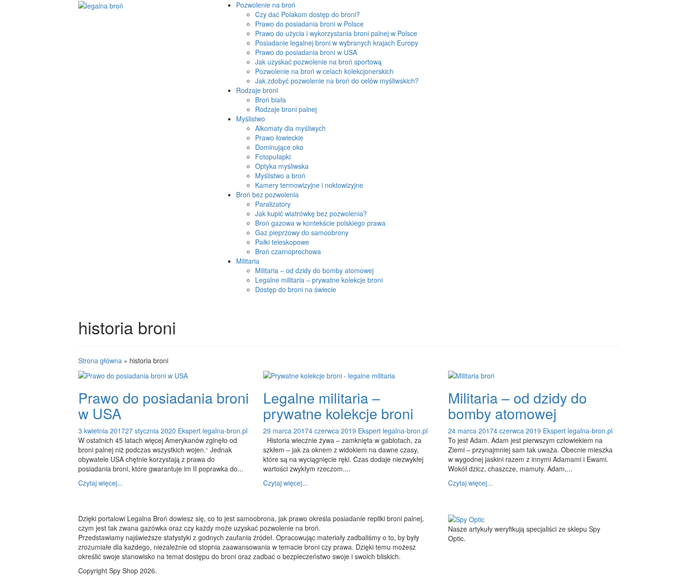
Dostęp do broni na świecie (295, 289)
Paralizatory (273, 204)
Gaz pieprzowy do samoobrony (301, 232)
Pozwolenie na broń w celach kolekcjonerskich (324, 71)
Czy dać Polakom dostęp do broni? (307, 14)
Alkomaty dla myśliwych (290, 128)
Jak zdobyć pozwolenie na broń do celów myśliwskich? (337, 80)
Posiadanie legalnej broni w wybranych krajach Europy (336, 42)
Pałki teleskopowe (282, 242)
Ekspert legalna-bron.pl (213, 430)
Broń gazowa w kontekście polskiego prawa (320, 223)
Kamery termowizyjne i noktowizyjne (309, 185)
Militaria (247, 261)
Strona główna (100, 360)
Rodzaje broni (257, 90)
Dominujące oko (279, 147)
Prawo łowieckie (279, 137)
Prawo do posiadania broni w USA (306, 52)
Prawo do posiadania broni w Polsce (309, 23)
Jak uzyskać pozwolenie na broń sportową (318, 61)
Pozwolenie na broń (265, 4)
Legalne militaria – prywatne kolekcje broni (319, 280)
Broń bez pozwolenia (267, 194)
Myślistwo (250, 118)
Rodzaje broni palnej (286, 109)
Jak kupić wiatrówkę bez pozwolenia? (311, 213)
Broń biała (270, 99)
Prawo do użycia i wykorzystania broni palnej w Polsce (336, 33)
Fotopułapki (273, 156)
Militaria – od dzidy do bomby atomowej (314, 270)
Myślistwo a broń (280, 175)
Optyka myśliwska (282, 166)
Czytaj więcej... (100, 483)
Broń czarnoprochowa (288, 251)
